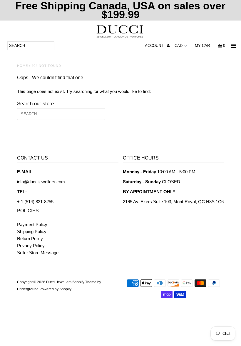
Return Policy (30, 238)
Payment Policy (32, 224)
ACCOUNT (155, 45)
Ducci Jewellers (58, 282)
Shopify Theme (84, 282)
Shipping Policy (31, 231)
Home (22, 65)
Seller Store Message (37, 252)
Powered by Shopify (55, 289)
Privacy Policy (31, 245)
